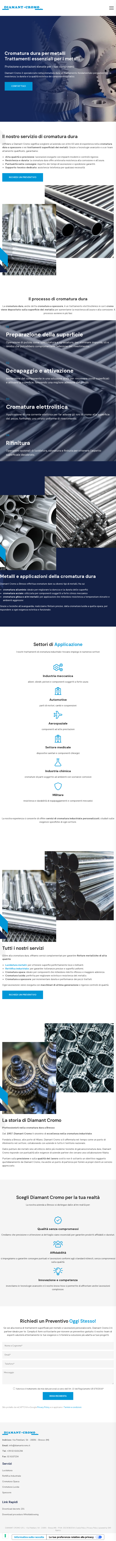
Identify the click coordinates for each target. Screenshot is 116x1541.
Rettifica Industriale (11, 1475)
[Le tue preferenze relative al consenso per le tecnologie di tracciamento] (5, 1536)
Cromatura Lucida (10, 1487)
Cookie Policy (81, 1528)
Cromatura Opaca (10, 1481)
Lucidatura (7, 1470)
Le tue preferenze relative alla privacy (71, 1537)
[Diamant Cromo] (22, 8)
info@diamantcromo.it (19, 1445)
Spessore (6, 1492)
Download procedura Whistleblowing (20, 1514)
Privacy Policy (43, 1407)
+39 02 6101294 (15, 1451)
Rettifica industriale (17, 968)
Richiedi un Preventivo (22, 177)
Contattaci (18, 86)
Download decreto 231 (13, 1508)
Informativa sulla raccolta (29, 1537)
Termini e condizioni (72, 1407)
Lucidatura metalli (16, 965)
